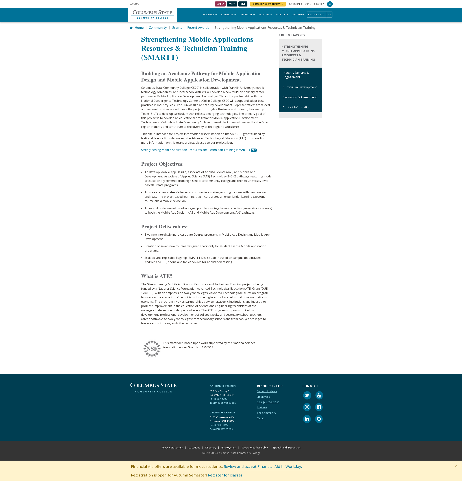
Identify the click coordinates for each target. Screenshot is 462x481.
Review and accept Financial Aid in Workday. (263, 466)
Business (262, 407)
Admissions (227, 14)
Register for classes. (226, 475)
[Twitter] (307, 396)
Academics (208, 14)
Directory (318, 4)
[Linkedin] (306, 419)
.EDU (134, 3)
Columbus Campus (223, 386)
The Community (266, 413)
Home (139, 27)
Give (243, 4)
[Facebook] (318, 407)
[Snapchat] (318, 419)
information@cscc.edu (223, 402)
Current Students (267, 391)
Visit (232, 4)
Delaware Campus (222, 412)
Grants (177, 27)
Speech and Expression (286, 447)
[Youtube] (319, 396)
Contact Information (296, 107)
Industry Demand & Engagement (296, 75)
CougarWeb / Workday (267, 4)
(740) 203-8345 (219, 425)
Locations (194, 447)
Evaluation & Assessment (300, 97)
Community (298, 14)
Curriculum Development (300, 87)
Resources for (316, 14)
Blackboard (295, 4)
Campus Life (246, 14)
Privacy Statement (172, 447)
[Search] (330, 4)
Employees (263, 396)
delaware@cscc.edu (221, 429)
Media (260, 418)
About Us (264, 14)
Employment (228, 447)
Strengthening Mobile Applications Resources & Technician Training (298, 53)
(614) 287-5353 (219, 398)
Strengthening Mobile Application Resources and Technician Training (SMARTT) (195, 150)
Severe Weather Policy (254, 447)
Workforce (282, 14)
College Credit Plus (268, 402)
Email (308, 4)
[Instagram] (306, 407)
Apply (220, 4)
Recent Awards (198, 27)
